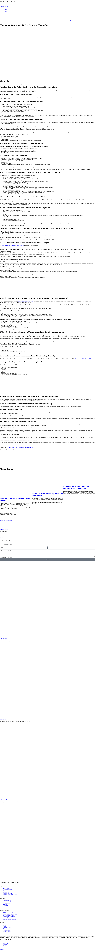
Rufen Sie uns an (4, 529)
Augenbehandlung (73, 20)
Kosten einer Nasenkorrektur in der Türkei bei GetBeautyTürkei (16, 348)
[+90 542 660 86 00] (1, 4)
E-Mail (1, 537)
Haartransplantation (62, 20)
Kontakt (92, 20)
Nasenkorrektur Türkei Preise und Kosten (84, 358)
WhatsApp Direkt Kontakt (6, 520)
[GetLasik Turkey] (47, 798)
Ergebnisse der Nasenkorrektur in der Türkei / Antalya (14, 335)
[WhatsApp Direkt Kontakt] (1, 518)
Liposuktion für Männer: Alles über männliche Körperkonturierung (76, 487)
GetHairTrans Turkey (4, 880)
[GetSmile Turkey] (47, 717)
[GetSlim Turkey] (47, 637)
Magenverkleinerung (40, 20)
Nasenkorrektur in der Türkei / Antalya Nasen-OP (13, 245)
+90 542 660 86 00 (4, 6)
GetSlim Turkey (3, 638)
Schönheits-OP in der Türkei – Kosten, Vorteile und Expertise (20, 447)
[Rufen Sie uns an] (1, 526)
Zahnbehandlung (83, 20)
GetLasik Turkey (3, 799)
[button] (2, 449)
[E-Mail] (1, 535)
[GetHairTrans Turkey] (47, 878)
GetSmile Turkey (4, 719)
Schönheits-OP (51, 20)
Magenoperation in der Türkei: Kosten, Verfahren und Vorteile (21, 445)
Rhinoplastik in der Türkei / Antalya (26, 301)
